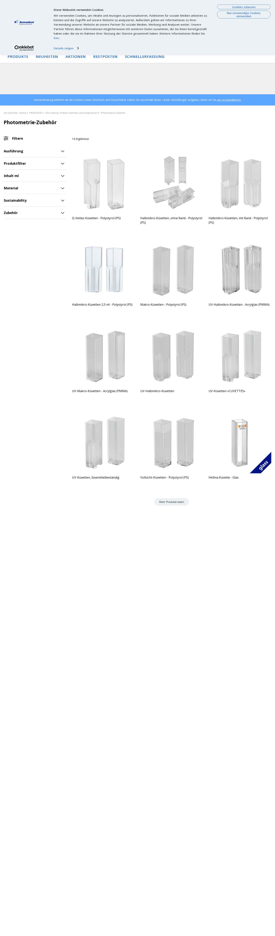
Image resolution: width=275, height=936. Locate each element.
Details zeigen (64, 48)
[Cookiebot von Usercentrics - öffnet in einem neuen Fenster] (24, 48)
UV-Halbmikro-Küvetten (157, 391)
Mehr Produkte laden (171, 501)
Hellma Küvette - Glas (224, 477)
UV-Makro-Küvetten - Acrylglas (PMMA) (100, 391)
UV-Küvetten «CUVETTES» (227, 391)
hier (56, 38)
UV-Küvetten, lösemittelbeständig (95, 477)
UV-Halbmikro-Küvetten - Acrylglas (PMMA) (239, 304)
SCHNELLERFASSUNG (145, 56)
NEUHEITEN (47, 56)
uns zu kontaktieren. (229, 100)
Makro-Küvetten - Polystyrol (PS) (163, 304)
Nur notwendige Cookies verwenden (244, 14)
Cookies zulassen (244, 7)
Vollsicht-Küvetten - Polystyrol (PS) (164, 477)
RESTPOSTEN (105, 56)
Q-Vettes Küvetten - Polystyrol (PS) (96, 218)
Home (22, 112)
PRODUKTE (17, 56)
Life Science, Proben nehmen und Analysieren (71, 112)
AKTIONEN (75, 56)
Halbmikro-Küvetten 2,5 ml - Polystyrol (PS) (102, 304)
